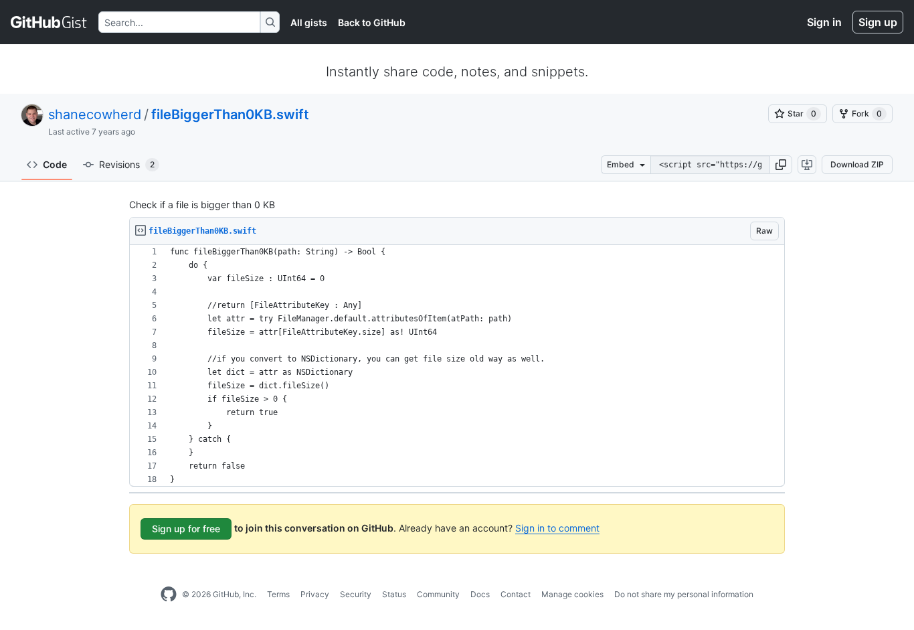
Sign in (824, 22)
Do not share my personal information (683, 594)
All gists (308, 22)
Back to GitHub (371, 22)
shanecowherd (94, 114)
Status (394, 594)
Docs (480, 594)
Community (438, 594)
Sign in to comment (557, 528)
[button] (780, 164)
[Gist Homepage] (49, 22)
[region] (457, 366)
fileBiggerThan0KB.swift (230, 114)
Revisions (127, 164)
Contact (515, 594)
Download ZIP (857, 164)
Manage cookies (572, 594)
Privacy (314, 594)
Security (355, 594)
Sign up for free (186, 528)
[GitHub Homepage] (169, 594)
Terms (278, 594)
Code (55, 164)
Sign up (877, 22)
